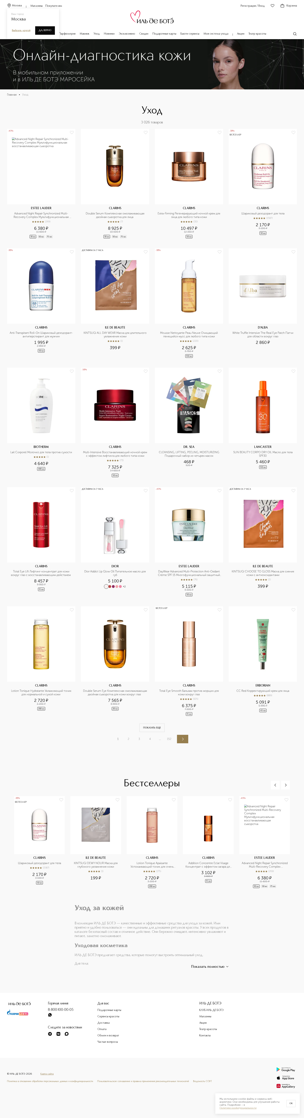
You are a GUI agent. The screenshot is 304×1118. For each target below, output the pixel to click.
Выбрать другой (21, 30)
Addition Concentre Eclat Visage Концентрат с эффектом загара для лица (208, 864)
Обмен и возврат (108, 1035)
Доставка (103, 1023)
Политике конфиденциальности (238, 1108)
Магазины (36, 6)
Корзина (292, 5)
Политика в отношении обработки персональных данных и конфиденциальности (50, 1081)
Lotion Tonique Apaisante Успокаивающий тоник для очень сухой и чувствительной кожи (152, 864)
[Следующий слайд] (285, 785)
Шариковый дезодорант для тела (262, 213)
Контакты (205, 1035)
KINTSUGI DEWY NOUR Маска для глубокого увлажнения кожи (96, 864)
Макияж (84, 33)
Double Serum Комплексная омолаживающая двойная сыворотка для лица (115, 215)
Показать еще (152, 728)
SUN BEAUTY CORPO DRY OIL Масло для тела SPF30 (263, 454)
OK (291, 1103)
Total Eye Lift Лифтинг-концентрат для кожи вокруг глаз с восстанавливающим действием (41, 573)
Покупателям (53, 6)
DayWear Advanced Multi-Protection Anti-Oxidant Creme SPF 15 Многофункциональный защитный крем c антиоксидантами (189, 573)
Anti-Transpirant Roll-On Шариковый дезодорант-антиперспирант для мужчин (41, 334)
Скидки (143, 33)
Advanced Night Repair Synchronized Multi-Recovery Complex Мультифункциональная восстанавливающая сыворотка (41, 215)
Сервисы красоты (108, 1016)
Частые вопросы (107, 1042)
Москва (17, 5)
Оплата (101, 1029)
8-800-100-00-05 (61, 1010)
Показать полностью (207, 967)
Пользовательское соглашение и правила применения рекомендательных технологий (143, 1081)
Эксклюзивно (127, 33)
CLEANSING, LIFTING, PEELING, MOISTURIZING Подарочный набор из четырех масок (189, 454)
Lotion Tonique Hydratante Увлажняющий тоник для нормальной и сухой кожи (41, 692)
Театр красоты (257, 33)
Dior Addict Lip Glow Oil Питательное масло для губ (115, 573)
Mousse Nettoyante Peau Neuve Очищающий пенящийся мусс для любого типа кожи (189, 334)
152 (169, 739)
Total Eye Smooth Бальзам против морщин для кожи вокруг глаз (189, 692)
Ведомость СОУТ (202, 1081)
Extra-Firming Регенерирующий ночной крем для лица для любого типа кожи (189, 215)
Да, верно (45, 30)
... (160, 739)
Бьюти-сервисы (189, 33)
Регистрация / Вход (253, 6)
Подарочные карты (164, 33)
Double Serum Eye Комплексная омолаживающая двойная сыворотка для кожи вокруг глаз (115, 692)
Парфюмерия (67, 33)
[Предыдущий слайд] (275, 785)
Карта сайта (47, 1074)
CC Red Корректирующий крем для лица (262, 690)
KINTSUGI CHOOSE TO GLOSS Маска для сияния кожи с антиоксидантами (263, 573)
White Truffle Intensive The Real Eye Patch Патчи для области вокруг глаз (263, 334)
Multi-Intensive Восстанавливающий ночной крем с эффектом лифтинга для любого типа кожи (115, 454)
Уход (97, 33)
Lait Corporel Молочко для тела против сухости (41, 452)
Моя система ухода (216, 33)
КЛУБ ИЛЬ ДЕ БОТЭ (211, 1010)
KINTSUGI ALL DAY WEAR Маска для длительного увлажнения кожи (115, 334)
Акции (240, 33)
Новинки (109, 33)
